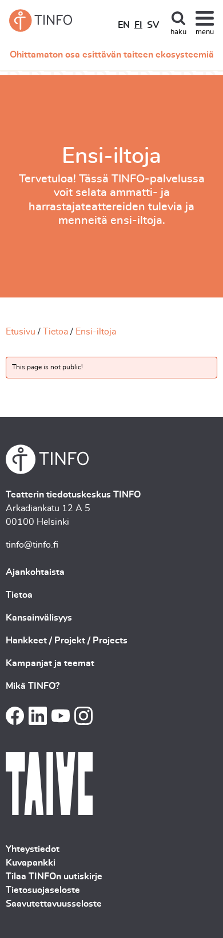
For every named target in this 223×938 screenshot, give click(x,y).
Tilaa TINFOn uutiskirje (54, 876)
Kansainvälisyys (39, 617)
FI (138, 25)
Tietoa (55, 331)
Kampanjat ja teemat (50, 663)
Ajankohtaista (35, 572)
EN (124, 25)
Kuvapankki (30, 862)
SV (153, 25)
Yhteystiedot (32, 849)
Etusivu (20, 331)
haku (178, 32)
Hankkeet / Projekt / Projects (67, 640)
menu (205, 32)
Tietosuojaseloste (43, 890)
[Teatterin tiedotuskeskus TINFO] (40, 20)
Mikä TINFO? (32, 686)
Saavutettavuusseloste (54, 903)
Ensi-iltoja (95, 331)
